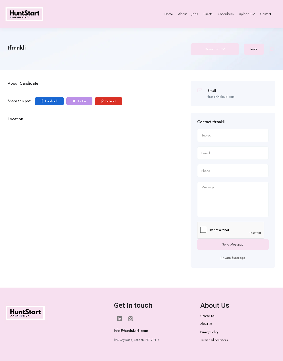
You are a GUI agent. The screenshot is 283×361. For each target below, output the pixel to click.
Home (168, 14)
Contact (265, 14)
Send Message (232, 244)
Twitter (81, 101)
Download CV (215, 49)
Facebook (51, 101)
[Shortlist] (272, 49)
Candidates (226, 14)
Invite (253, 49)
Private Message (232, 257)
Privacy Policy (209, 332)
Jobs (195, 14)
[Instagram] (130, 318)
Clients (207, 14)
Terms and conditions (214, 340)
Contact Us (207, 316)
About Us (206, 324)
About (182, 14)
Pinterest (110, 101)
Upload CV (247, 14)
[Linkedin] (119, 318)
